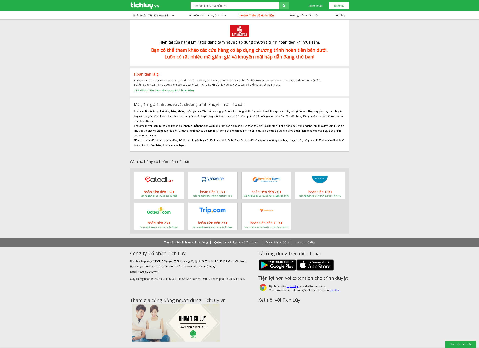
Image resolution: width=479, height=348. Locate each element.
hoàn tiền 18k (319, 192)
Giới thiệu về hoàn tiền (258, 15)
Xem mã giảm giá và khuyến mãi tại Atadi (159, 196)
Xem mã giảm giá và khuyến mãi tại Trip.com (212, 227)
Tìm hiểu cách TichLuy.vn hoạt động (186, 242)
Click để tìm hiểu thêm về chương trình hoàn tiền (163, 90)
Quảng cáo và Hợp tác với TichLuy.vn (236, 242)
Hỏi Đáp (341, 15)
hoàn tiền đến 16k (158, 192)
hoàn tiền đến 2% (265, 192)
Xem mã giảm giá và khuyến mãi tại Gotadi (159, 227)
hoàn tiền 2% (158, 223)
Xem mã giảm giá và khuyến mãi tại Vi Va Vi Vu (320, 196)
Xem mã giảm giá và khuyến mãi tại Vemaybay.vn (266, 227)
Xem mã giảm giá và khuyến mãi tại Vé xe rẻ (212, 196)
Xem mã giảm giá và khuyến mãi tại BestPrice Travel (266, 196)
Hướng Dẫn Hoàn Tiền (304, 15)
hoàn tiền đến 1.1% (265, 223)
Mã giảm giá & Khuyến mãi (205, 15)
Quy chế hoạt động (277, 242)
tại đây (334, 290)
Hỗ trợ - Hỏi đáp (305, 242)
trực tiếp (292, 286)
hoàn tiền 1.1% (212, 192)
